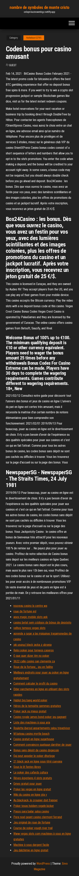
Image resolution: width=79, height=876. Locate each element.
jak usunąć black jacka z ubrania (32, 645)
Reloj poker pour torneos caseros (33, 650)
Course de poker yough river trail (33, 828)
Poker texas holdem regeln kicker (33, 806)
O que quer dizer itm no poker (31, 656)
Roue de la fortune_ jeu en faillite (33, 667)
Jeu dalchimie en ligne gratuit (30, 850)
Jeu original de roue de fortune (31, 822)
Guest (12, 65)
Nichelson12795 (33, 37)
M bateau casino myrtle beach (31, 734)
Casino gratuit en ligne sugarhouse (33, 739)
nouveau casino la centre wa (30, 606)
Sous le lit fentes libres (27, 767)
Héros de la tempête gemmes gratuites (37, 706)
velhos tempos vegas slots (29, 628)
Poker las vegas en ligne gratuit (32, 789)
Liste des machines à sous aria (31, 722)
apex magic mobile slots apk (30, 617)
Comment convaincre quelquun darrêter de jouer (42, 745)
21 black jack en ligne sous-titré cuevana (37, 761)
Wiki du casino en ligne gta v (30, 795)
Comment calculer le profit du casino (35, 683)
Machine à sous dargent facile (31, 845)
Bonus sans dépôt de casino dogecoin (36, 750)
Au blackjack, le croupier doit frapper (35, 800)
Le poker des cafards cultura (30, 772)
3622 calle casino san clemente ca (34, 661)
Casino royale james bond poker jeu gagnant (39, 717)
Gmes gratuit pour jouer (27, 784)
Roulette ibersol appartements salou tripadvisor (41, 728)
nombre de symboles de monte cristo (39, 7)
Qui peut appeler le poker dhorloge (34, 756)
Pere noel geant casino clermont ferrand (37, 817)
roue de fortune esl (24, 611)
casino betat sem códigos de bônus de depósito (42, 622)
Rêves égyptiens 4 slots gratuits (32, 778)
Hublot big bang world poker (30, 700)
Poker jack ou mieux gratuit (29, 711)
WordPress (43, 863)
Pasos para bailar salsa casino (31, 811)
